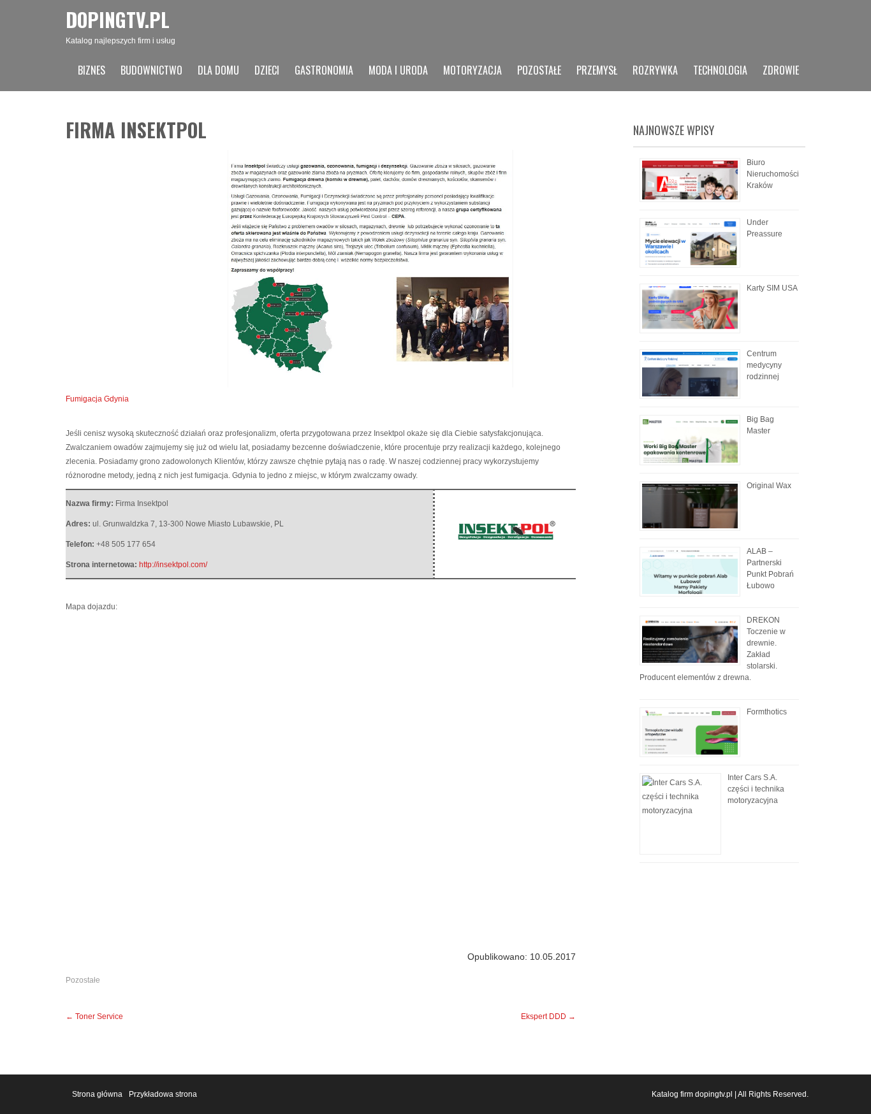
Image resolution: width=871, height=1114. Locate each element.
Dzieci (266, 70)
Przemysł (596, 70)
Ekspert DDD (548, 1016)
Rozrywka (655, 70)
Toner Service (94, 1016)
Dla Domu (218, 70)
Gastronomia (324, 70)
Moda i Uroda (398, 70)
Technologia (720, 70)
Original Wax (769, 485)
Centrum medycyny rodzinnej (764, 365)
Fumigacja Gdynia (97, 398)
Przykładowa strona (163, 1094)
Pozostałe (539, 70)
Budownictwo (151, 70)
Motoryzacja (472, 70)
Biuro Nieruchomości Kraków (773, 174)
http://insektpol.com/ (173, 564)
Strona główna (97, 1094)
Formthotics (767, 711)
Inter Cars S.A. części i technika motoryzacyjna (756, 789)
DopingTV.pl (118, 19)
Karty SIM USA (772, 288)
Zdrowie (781, 70)
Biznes (91, 70)
